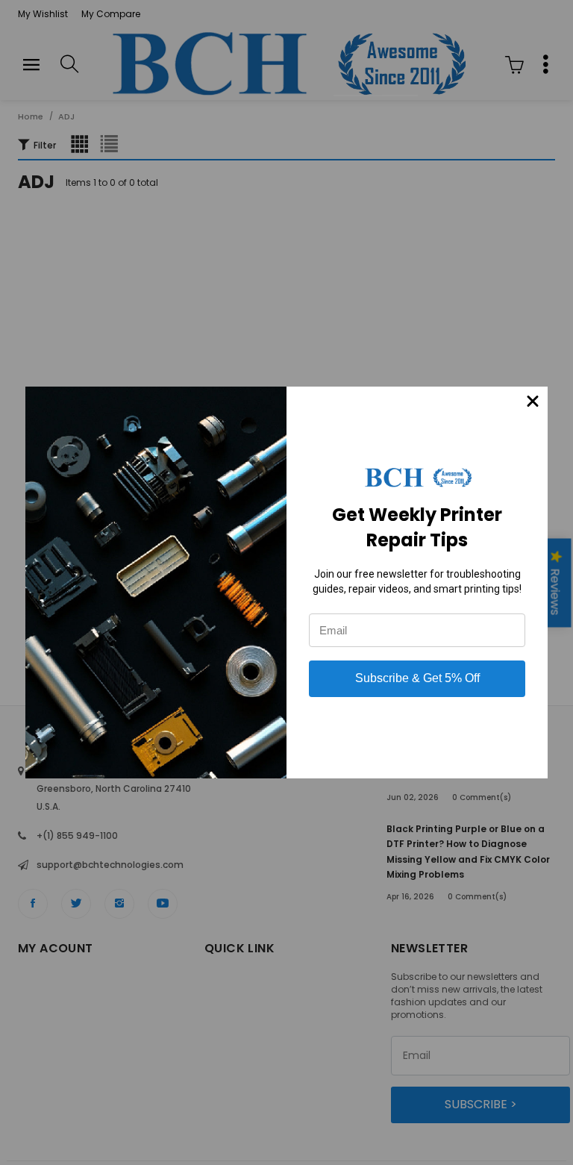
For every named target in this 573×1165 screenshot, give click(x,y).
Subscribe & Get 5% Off (417, 678)
